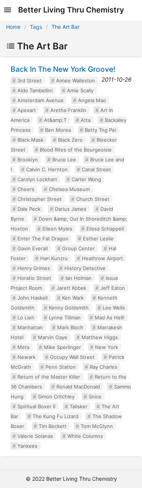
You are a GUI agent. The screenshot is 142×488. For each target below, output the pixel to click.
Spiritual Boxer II (36, 406)
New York (106, 347)
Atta (86, 120)
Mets (23, 347)
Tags (36, 27)
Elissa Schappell (105, 229)
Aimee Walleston (75, 80)
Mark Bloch (70, 327)
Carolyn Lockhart (37, 179)
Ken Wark (73, 298)
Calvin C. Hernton (47, 169)
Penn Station (60, 367)
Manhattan (30, 327)
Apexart (26, 110)
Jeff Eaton (112, 288)
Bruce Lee (64, 159)
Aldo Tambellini (35, 90)
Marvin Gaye (52, 337)
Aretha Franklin (68, 110)
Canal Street (96, 169)
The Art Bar (65, 27)
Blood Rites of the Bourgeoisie (76, 150)
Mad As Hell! (110, 317)
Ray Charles (103, 367)
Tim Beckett (53, 426)
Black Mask (30, 140)
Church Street (92, 199)
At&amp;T (55, 120)
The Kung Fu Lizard (55, 416)
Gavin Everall (32, 248)
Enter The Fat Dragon (43, 238)
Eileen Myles (57, 229)
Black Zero (70, 140)
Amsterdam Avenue (40, 100)
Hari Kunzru (54, 258)
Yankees (27, 446)
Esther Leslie (98, 238)
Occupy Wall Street (72, 357)
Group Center (78, 248)
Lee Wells (114, 308)
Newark (26, 357)
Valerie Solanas (35, 436)
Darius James (70, 209)
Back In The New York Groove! (63, 69)
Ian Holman (79, 278)
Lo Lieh (25, 317)
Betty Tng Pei (100, 130)
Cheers (25, 189)
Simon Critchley (56, 396)
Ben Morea (58, 130)
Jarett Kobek (71, 288)
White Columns (85, 436)
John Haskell (32, 298)
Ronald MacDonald (78, 387)
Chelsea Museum (69, 189)
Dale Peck (29, 209)
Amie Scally (80, 90)
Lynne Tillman (65, 317)
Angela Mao (92, 100)
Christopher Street (39, 199)
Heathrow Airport (102, 258)
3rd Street (29, 80)
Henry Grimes (33, 268)
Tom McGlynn (97, 426)
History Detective (85, 268)
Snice (95, 396)
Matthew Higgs (99, 337)
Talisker (78, 406)
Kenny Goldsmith (69, 308)
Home (13, 27)
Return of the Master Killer (48, 377)
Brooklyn (27, 159)
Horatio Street (34, 278)
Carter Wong (86, 179)
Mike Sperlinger (62, 347)
